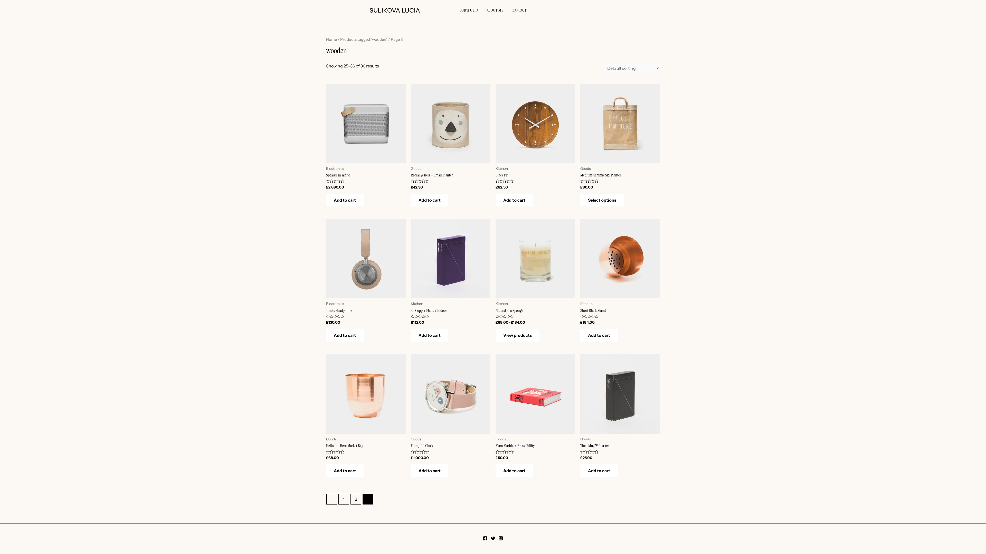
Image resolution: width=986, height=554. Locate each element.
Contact (519, 10)
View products (517, 335)
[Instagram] (500, 538)
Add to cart (345, 200)
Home (331, 39)
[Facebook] (485, 538)
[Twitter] (493, 538)
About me (495, 10)
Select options (602, 200)
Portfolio (469, 10)
